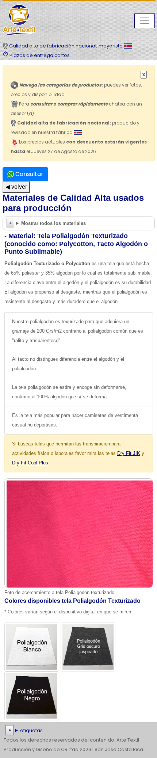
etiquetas (31, 730)
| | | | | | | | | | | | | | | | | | (78, 731)
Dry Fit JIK (128, 453)
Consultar (28, 174)
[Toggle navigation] (144, 21)
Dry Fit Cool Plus (30, 463)
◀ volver (16, 187)
